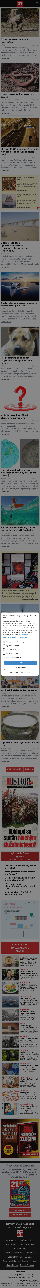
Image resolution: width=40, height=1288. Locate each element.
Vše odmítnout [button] (20, 668)
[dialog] (20, 644)
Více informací (23, 635)
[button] (20, 638)
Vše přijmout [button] (20, 662)
